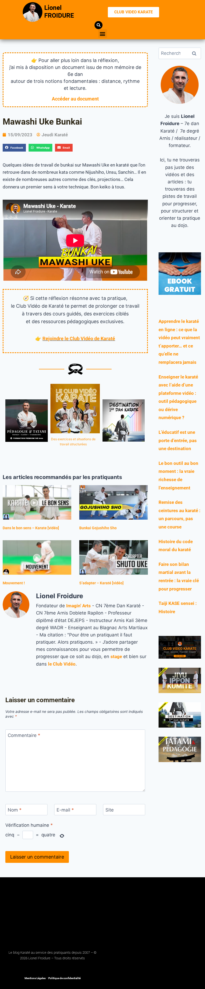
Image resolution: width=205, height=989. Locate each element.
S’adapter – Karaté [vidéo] (101, 583)
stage (116, 656)
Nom (15, 810)
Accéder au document (75, 99)
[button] (102, 33)
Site (109, 810)
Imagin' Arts (78, 605)
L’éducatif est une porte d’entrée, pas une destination (178, 440)
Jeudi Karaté (55, 134)
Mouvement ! (14, 583)
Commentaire (24, 735)
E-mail (65, 810)
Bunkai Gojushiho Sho (98, 528)
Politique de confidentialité (64, 978)
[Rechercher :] (180, 53)
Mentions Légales (35, 978)
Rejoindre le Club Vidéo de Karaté (78, 338)
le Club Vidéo (62, 664)
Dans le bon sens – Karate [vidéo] (31, 528)
